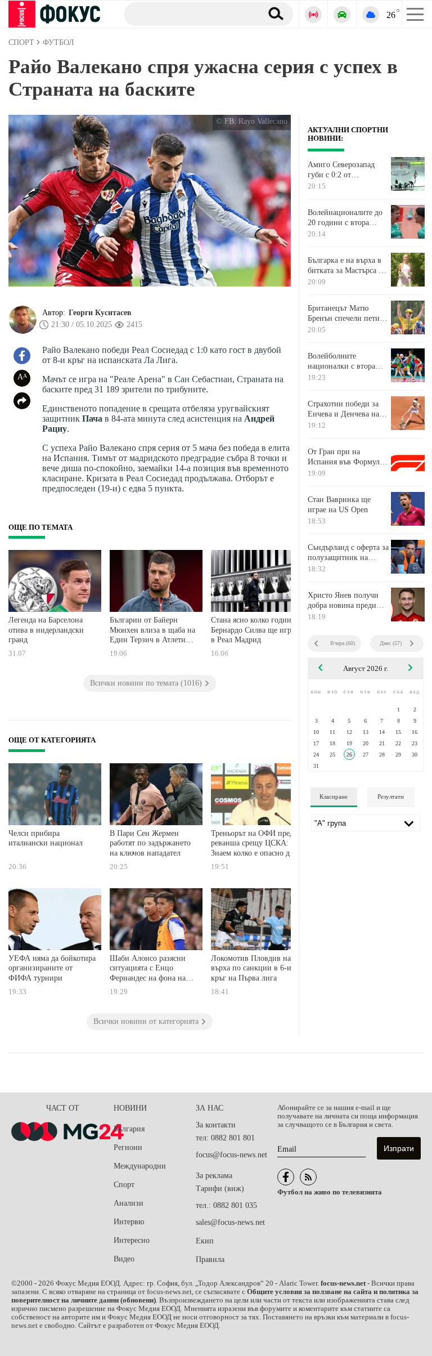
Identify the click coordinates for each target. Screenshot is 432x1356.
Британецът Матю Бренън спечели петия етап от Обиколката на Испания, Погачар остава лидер (346, 313)
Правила (210, 1259)
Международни (140, 1166)
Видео (124, 1259)
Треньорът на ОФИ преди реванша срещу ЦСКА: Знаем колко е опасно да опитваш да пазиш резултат (254, 844)
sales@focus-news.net (230, 1222)
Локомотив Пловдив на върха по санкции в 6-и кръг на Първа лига (251, 968)
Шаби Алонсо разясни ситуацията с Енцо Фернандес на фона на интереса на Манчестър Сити (149, 969)
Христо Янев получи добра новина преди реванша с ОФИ (343, 600)
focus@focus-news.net (231, 1155)
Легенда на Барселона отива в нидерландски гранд (46, 630)
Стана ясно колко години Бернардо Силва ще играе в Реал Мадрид (254, 630)
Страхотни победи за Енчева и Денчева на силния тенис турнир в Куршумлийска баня (347, 409)
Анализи (128, 1203)
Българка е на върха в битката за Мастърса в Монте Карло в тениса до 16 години (345, 265)
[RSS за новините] (308, 1177)
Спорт (124, 1184)
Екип (205, 1241)
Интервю (129, 1222)
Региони (128, 1147)
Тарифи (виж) (220, 1188)
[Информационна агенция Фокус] (285, 1177)
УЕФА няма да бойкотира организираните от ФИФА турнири (52, 968)
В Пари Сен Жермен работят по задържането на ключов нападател (150, 843)
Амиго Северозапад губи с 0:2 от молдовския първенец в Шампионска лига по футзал (348, 170)
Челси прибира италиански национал (45, 838)
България (129, 1129)
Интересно (132, 1240)
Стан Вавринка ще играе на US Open (339, 504)
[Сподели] (22, 400)
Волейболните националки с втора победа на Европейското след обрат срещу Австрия (344, 361)
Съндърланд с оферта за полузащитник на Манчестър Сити (348, 552)
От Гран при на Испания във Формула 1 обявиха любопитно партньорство (345, 457)
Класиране (334, 796)
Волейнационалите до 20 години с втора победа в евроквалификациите (345, 217)
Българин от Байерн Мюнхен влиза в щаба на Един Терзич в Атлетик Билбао (152, 631)
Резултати (390, 796)
